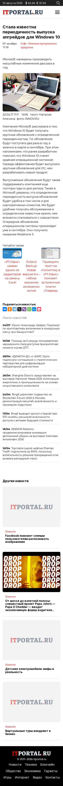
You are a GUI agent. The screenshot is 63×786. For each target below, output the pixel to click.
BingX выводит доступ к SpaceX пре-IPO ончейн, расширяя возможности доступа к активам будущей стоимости (30, 417)
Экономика (32, 771)
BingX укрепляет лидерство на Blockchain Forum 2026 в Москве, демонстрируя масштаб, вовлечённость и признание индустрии (30, 399)
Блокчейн (47, 764)
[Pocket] (39, 309)
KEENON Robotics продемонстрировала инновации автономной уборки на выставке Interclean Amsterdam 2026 (30, 434)
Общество (13, 771)
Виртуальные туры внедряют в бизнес (28, 732)
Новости (10, 531)
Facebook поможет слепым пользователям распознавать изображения (27, 538)
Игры (7, 777)
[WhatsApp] (29, 309)
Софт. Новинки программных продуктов (39, 45)
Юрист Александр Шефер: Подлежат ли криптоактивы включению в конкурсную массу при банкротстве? (31, 328)
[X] (19, 309)
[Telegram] (14, 309)
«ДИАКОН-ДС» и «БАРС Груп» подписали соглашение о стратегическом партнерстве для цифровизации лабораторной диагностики (30, 361)
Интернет (22, 777)
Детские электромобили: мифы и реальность (29, 670)
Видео (37, 777)
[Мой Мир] (34, 309)
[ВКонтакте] (5, 309)
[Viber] (24, 309)
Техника (31, 764)
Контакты (53, 777)
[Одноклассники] (10, 309)
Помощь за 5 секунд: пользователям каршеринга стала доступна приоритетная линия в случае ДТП (30, 344)
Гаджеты (50, 771)
